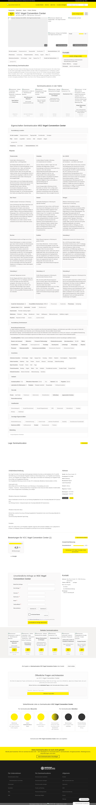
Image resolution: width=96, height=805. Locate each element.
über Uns (53, 4)
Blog (9, 791)
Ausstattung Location (17, 130)
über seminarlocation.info (68, 780)
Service (47, 4)
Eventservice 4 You (67, 94)
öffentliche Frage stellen (48, 693)
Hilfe (86, 0)
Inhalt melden (71, 666)
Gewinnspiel (10, 784)
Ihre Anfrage (16, 588)
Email (14, 600)
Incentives (14, 353)
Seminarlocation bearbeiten (41, 776)
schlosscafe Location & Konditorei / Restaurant (68, 640)
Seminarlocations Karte (13, 776)
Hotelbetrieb (15, 403)
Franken (69, 488)
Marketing (13, 430)
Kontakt (71, 498)
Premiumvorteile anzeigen (41, 784)
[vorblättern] (44, 32)
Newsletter (10, 788)
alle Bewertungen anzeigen (80, 45)
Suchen (87, 5)
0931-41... (69, 63)
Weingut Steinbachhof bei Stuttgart (54, 94)
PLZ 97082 (70, 476)
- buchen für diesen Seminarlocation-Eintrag (81, 725)
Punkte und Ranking (39, 788)
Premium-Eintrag (85, 87)
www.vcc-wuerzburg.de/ (75, 66)
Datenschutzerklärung (34, 619)
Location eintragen (61, 4)
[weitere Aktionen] (86, 13)
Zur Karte (65, 586)
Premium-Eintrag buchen (40, 791)
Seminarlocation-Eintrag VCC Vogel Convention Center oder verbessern (55, 726)
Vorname (15, 593)
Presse (63, 795)
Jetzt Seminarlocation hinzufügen (48, 756)
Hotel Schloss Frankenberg (15, 101)
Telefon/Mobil (16, 604)
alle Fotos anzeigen (62, 45)
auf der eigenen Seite (68, 724)
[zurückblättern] (11, 32)
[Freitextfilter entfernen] (84, 5)
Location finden (39, 4)
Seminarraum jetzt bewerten (75, 550)
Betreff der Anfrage (18, 584)
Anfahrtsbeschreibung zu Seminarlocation (73, 59)
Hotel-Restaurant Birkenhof (28, 98)
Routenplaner (84, 443)
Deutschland (68, 482)
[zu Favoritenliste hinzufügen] (10, 19)
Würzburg (67, 478)
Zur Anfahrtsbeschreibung (69, 588)
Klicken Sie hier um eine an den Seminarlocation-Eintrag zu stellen (48, 685)
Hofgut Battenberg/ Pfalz (81, 106)
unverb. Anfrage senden (77, 13)
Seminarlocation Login (79, 0)
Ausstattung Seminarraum (19, 322)
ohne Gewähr (60, 666)
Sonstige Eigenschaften (18, 416)
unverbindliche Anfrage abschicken (38, 622)
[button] (28, 32)
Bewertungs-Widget (39, 795)
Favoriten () (82, 803)
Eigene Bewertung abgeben (81, 537)
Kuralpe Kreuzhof (41, 97)
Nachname (16, 596)
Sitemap (64, 799)
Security (13, 390)
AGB (63, 788)
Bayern (70, 480)
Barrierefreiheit (84, 799)
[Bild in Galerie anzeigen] (58, 24)
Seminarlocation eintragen (41, 780)
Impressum (64, 784)
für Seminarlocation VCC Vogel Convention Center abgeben (14, 725)
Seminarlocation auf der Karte (70, 61)
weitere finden (27, 724)
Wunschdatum (16, 608)
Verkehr (13, 376)
